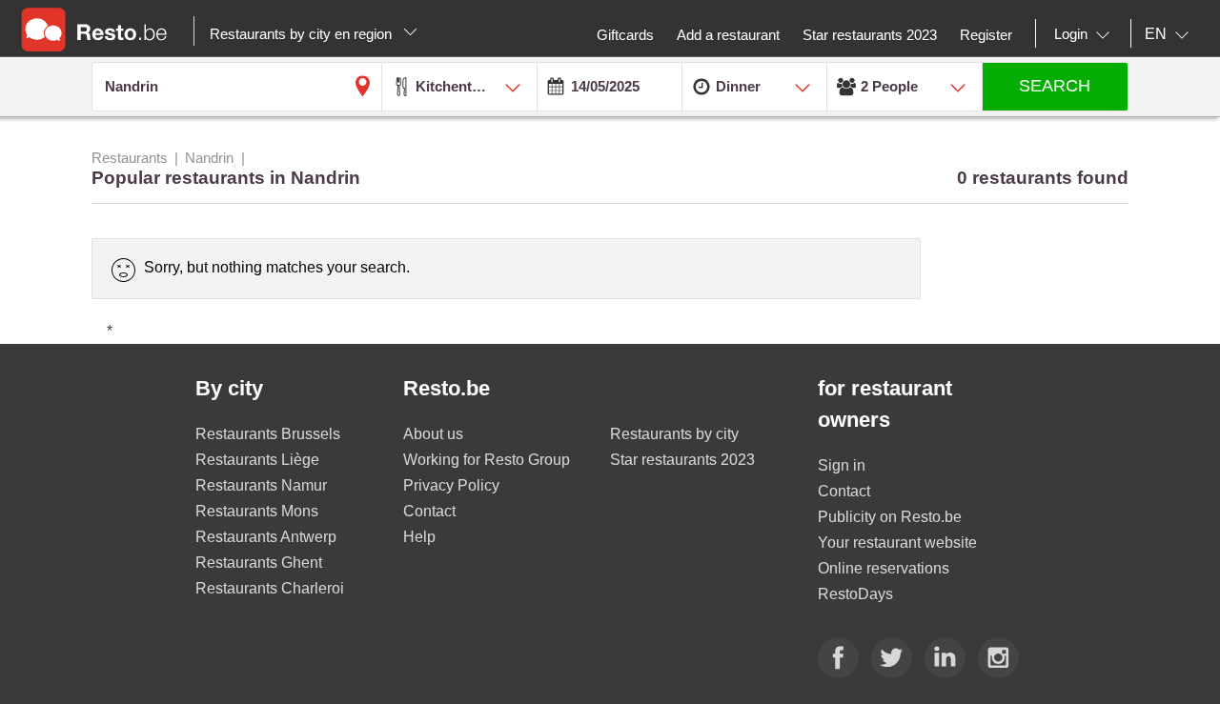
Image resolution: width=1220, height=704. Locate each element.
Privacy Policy (451, 485)
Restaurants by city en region (303, 34)
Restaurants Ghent (258, 562)
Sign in (841, 465)
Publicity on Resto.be (890, 517)
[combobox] (1086, 34)
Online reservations (883, 568)
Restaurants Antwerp (265, 537)
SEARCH (1054, 85)
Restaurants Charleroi (269, 588)
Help (419, 537)
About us (433, 434)
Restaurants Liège (257, 460)
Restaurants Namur (261, 485)
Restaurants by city (674, 434)
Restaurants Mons (256, 511)
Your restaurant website (897, 542)
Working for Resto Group (486, 460)
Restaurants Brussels (267, 434)
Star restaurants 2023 (682, 460)
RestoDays (855, 594)
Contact (429, 511)
